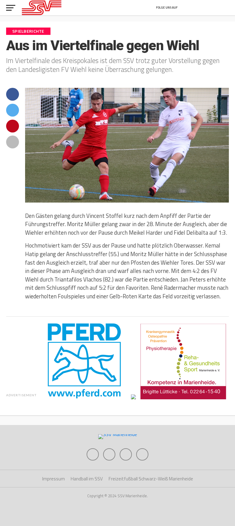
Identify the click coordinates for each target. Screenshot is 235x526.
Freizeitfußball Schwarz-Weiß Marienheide (151, 478)
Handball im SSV (87, 478)
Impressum (53, 478)
